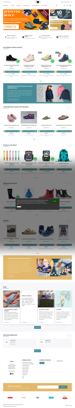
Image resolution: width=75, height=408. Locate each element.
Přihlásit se (63, 387)
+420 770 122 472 (12, 371)
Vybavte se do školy (10, 145)
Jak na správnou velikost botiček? (11, 310)
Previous (68, 47)
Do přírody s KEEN (44, 309)
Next (70, 47)
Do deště (58, 309)
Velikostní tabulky (27, 296)
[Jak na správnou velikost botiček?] (11, 307)
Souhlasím (54, 201)
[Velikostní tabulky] (29, 293)
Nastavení (19, 206)
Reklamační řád (24, 373)
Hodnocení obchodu (25, 367)
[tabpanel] (11, 65)
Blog (23, 377)
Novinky (6, 220)
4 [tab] (40, 139)
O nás (23, 376)
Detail (11, 58)
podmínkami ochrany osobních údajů (24, 388)
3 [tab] (38, 139)
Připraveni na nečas (10, 183)
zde (17, 204)
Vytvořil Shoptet (69, 405)
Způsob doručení (25, 371)
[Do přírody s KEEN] (46, 307)
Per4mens (14, 406)
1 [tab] (34, 139)
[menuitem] (6, 5)
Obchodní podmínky (25, 365)
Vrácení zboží (24, 374)
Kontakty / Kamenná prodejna (65, 2)
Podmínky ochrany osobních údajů (27, 364)
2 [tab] (36, 139)
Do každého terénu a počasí (12, 47)
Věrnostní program (25, 368)
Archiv (42, 363)
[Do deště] (63, 307)
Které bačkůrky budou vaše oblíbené (16, 107)
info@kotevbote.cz (11, 368)
